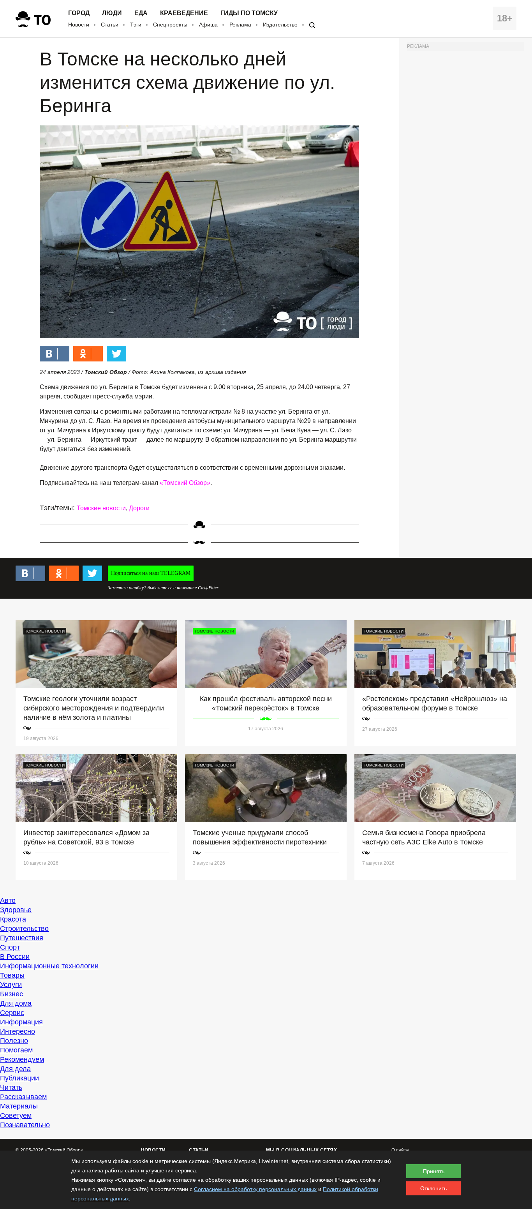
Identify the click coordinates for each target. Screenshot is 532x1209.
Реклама (240, 24)
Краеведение (184, 13)
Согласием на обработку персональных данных (255, 1189)
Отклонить (433, 1188)
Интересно (17, 1031)
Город (79, 13)
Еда (141, 13)
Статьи (109, 24)
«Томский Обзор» (185, 482)
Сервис (12, 1013)
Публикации (19, 1078)
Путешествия (21, 938)
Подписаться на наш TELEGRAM (150, 573)
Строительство (24, 928)
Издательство (280, 24)
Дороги (139, 508)
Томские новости (101, 508)
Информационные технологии (49, 966)
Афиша (208, 24)
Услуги (11, 985)
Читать (11, 1087)
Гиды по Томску (249, 13)
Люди (112, 13)
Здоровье (16, 910)
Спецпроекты (170, 24)
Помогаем (16, 1050)
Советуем (16, 1115)
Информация (21, 1022)
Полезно (14, 1041)
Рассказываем (23, 1097)
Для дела (15, 1069)
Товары (12, 975)
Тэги (135, 24)
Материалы (19, 1106)
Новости (78, 24)
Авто (8, 900)
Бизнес (11, 994)
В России (15, 957)
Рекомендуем (22, 1059)
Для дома (16, 1003)
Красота (13, 919)
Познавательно (25, 1125)
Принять (433, 1171)
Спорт (10, 947)
